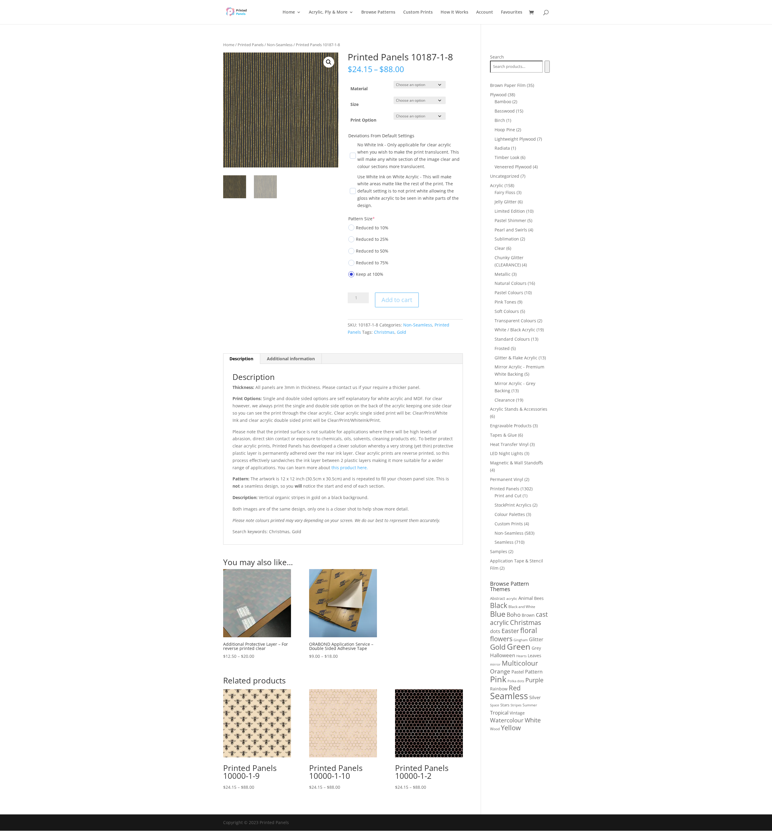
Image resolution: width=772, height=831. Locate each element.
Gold (401, 332)
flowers (501, 638)
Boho (513, 614)
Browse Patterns (378, 12)
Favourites (511, 12)
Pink (498, 679)
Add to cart (396, 300)
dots (495, 631)
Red (514, 687)
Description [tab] (241, 358)
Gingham (521, 640)
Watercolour (507, 720)
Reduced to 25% (372, 239)
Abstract (497, 598)
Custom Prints (418, 12)
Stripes (516, 705)
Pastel (517, 672)
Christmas (384, 332)
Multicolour (520, 663)
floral (528, 630)
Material (359, 88)
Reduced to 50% (372, 251)
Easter (510, 631)
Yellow (511, 727)
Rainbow (499, 689)
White (533, 720)
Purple (534, 680)
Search (497, 57)
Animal (525, 598)
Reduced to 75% (372, 263)
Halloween (502, 655)
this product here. (349, 467)
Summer (530, 705)
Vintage (517, 713)
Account (484, 12)
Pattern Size (361, 218)
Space (494, 705)
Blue (497, 614)
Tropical (499, 712)
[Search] (547, 67)
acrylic (511, 598)
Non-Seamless (280, 44)
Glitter (536, 639)
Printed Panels (251, 44)
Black (498, 605)
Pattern (534, 671)
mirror (495, 664)
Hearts (521, 656)
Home (289, 12)
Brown (528, 615)
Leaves (534, 655)
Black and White (521, 606)
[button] (328, 62)
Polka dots (516, 681)
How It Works (454, 12)
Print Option (363, 120)
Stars (504, 705)
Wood (495, 728)
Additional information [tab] (291, 358)
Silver (535, 697)
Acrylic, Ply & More (328, 12)
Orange (500, 671)
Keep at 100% (369, 274)
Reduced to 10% (372, 228)
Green (518, 646)
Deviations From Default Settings (381, 135)
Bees (539, 598)
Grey (536, 648)
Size (354, 104)
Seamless (509, 696)
